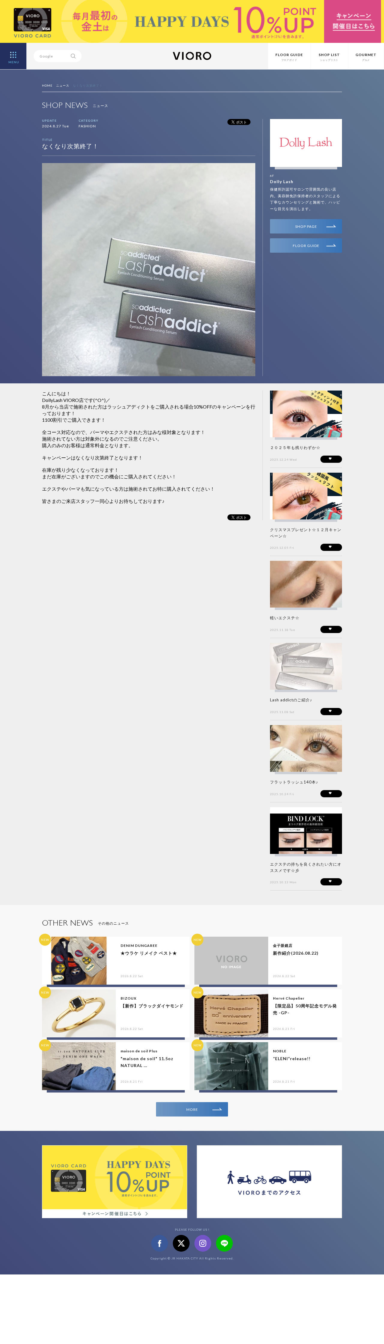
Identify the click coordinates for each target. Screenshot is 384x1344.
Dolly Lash (281, 181)
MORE (192, 1109)
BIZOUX (128, 998)
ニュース (62, 85)
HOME (47, 85)
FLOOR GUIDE (306, 245)
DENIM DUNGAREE (139, 945)
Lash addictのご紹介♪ (291, 699)
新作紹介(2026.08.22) (296, 953)
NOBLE (279, 1051)
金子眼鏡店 (282, 945)
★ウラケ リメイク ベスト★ (149, 953)
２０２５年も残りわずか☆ (295, 447)
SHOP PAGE (306, 226)
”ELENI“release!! (291, 1058)
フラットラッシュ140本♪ (294, 782)
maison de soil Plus (139, 1051)
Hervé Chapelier (288, 998)
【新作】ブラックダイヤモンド (152, 1005)
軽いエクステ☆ (284, 617)
